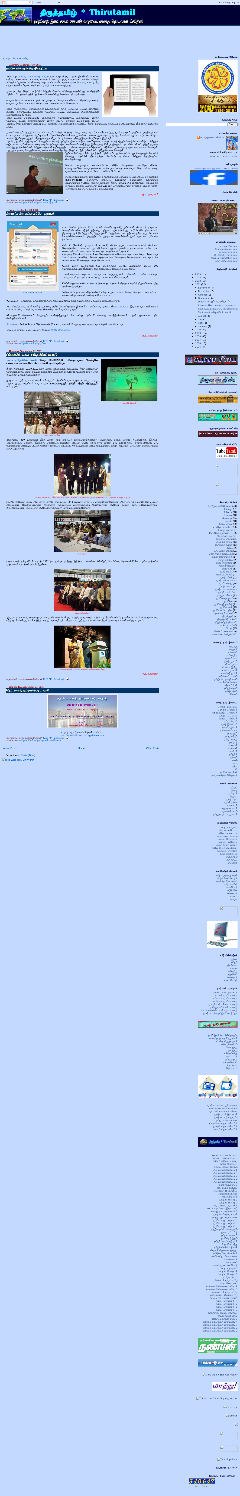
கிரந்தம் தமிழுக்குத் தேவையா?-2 (220, 1327)
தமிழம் (234, 962)
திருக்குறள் (228, 616)
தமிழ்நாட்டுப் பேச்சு (228, 715)
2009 (198, 333)
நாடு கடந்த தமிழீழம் (227, 1187)
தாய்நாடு (233, 742)
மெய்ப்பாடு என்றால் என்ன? (224, 1297)
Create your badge (230, 168)
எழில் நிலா (233, 890)
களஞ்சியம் (232, 859)
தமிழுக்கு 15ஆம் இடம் (226, 1190)
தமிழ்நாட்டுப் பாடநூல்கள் (225, 814)
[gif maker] (211, 364)
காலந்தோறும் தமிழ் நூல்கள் (223, 1038)
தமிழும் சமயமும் (229, 1235)
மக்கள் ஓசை (231, 664)
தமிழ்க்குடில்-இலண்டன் (226, 1114)
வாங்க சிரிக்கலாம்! (228, 839)
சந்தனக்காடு (231, 1259)
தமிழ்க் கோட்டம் (226, 592)
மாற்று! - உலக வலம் (228, 706)
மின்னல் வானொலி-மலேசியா (223, 1108)
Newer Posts (9, 748)
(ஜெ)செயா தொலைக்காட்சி (223, 1123)
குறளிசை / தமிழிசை (227, 850)
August (202, 315)
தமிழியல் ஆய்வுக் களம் (226, 679)
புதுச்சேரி (233, 974)
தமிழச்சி (233, 754)
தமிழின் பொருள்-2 (228, 1271)
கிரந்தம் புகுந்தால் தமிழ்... (225, 1318)
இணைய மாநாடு (224, 538)
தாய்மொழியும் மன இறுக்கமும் (222, 1208)
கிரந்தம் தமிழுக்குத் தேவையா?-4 (220, 1321)
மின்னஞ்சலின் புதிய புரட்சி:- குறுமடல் (30, 213)
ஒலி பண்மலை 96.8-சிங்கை (223, 1111)
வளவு (235, 763)
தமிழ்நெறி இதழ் (229, 1238)
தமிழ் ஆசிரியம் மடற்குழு (225, 1160)
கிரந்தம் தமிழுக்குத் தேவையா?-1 (220, 1330)
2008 (198, 336)
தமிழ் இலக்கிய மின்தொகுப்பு (223, 1035)
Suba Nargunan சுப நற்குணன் (207, 168)
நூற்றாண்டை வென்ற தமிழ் (224, 1294)
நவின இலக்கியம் (229, 1163)
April (201, 322)
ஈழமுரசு (234, 968)
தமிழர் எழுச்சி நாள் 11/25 (225, 1217)
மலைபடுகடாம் (230, 1062)
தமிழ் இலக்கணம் (229, 1283)
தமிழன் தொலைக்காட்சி (225, 1126)
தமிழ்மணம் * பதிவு (222, 610)
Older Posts (152, 748)
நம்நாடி (234, 787)
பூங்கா (234, 959)
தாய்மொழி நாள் (230, 1196)
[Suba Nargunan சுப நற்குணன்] (214, 183)
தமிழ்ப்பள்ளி (226, 607)
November (204, 291)
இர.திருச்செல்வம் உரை (226, 249)
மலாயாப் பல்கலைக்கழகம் (225, 1158)
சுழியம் (230, 547)
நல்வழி (234, 790)
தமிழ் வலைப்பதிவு (228, 730)
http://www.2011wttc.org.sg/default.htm (82, 735)
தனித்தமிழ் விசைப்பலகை (225, 1256)
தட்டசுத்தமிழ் (231, 721)
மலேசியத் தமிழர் (229, 673)
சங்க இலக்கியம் (229, 1044)
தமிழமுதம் (232, 733)
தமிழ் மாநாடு (225, 583)
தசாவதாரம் (232, 1262)
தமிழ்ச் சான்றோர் (229, 772)
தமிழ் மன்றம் (231, 736)
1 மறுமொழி (59, 200)
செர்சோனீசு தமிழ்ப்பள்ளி (221, 553)
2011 (198, 284)
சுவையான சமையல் (228, 836)
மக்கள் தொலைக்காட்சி (226, 1129)
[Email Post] (67, 200)
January (203, 326)
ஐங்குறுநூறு (231, 1059)
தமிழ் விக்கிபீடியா (229, 853)
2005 (198, 346)
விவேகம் (233, 694)
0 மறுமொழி (59, 679)
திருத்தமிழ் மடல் (225, 619)
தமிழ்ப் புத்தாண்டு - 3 (227, 1303)
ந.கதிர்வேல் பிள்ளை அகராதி (223, 1004)
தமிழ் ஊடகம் (40, 202)
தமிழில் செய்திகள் (228, 718)
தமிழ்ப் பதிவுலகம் (225, 598)
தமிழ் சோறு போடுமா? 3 (225, 1220)
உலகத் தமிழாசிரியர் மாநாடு (35, 76)
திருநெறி (233, 646)
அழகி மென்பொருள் (227, 878)
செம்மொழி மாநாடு (223, 550)
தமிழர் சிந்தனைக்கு (222, 556)
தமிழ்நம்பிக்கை (224, 595)
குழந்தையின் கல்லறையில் (224, 1229)
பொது (229, 628)
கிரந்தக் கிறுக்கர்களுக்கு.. (224, 1250)
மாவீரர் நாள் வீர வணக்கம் (224, 1211)
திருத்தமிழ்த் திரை (224, 622)
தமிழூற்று (233, 971)
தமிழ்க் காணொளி (224, 589)
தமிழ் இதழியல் (226, 565)
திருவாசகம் (232, 1068)
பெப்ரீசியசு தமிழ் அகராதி (225, 998)
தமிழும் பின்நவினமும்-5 (225, 1169)
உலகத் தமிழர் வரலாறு (227, 844)
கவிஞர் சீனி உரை (229, 246)
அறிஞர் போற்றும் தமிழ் (226, 1280)
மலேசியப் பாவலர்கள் (223, 631)
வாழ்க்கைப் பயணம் (228, 676)
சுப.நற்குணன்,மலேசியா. (212, 137)
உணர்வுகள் (232, 893)
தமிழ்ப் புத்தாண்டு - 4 (227, 1300)
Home (81, 748)
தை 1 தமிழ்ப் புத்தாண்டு (225, 1205)
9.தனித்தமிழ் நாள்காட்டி (221, 532)
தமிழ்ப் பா (229, 601)
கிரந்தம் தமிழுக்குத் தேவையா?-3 (220, 1324)
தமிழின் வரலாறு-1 (228, 1202)
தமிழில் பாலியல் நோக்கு (226, 1166)
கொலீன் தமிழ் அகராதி (226, 995)
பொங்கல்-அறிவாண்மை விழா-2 (222, 1286)
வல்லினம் (233, 652)
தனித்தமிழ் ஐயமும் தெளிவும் (223, 1312)
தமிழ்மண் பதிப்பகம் (228, 830)
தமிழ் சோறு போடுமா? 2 (225, 1223)
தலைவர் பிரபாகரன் (224, 613)
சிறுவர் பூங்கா (230, 802)
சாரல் (235, 760)
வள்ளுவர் (233, 745)
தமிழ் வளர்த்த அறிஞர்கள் (225, 775)
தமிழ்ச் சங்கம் (230, 1277)
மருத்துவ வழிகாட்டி (228, 841)
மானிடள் (233, 751)
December (204, 287)
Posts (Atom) (28, 755)
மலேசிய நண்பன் (229, 670)
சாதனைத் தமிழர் (223, 544)
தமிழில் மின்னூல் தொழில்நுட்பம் (26, 68)
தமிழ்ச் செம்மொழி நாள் (226, 1241)
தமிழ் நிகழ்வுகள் (41, 740)
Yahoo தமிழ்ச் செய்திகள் (224, 712)
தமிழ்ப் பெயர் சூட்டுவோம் (225, 847)
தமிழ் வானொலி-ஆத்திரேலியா (222, 1105)
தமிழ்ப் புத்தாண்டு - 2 (227, 1306)
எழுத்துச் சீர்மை (224, 541)
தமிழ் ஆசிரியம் (26, 202)
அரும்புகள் (232, 793)
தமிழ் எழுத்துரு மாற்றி (227, 875)
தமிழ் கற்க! (232, 799)
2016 (198, 274)
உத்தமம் (234, 896)
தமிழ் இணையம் (27, 343)
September (204, 298)
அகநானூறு (232, 1047)
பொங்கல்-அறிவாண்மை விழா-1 (222, 1289)
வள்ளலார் (233, 748)
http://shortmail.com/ (32, 293)
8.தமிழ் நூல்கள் (226, 530)
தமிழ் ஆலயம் (231, 661)
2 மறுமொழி (59, 738)
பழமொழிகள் (231, 805)
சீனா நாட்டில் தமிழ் (228, 1184)
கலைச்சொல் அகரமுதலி (225, 992)
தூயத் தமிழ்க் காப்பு (228, 1315)
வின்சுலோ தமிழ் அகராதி (225, 1001)
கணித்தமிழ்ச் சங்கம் (227, 881)
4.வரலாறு (227, 518)
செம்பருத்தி (232, 655)
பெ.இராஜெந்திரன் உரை (226, 254)
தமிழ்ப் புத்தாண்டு (223, 604)
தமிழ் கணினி (231, 884)
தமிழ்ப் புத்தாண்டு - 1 (227, 1309)
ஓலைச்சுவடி (231, 658)
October (203, 294)
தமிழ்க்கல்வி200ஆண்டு (16, 58)
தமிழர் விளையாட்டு (228, 833)
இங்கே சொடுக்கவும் (61, 329)
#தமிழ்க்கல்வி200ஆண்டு (221, 506)
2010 (198, 329)
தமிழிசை (233, 862)
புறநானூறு (232, 1050)
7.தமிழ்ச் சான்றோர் (222, 527)
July (200, 319)
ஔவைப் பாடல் (230, 811)
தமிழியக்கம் (231, 691)
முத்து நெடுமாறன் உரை (226, 260)
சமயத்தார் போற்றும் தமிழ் (225, 1292)
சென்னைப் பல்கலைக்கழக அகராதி (220, 1010)
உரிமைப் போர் (231, 685)
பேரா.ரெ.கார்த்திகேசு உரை (224, 257)
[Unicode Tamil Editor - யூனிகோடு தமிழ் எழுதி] (229, 914)
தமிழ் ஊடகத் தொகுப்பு (226, 1117)
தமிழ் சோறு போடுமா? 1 (225, 1226)
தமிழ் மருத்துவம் (229, 827)
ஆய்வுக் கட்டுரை (225, 535)
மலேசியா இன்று (229, 667)
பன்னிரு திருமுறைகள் (226, 1041)
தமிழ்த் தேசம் (231, 688)
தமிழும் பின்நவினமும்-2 (225, 1178)
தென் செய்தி (231, 980)
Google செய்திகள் (228, 709)
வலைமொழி (232, 887)
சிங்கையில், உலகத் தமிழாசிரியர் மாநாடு (31, 354)
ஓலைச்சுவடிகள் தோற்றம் (225, 1155)
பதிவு (235, 766)
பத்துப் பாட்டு (231, 1056)
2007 (198, 339)
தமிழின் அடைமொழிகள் (225, 1253)
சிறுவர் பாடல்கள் (229, 808)
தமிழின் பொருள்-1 (228, 1274)
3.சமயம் (228, 515)
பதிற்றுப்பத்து (231, 1053)
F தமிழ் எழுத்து (230, 1244)
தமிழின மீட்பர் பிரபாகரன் (225, 1214)
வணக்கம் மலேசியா (228, 682)
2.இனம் (228, 512)
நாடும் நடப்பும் (227, 625)
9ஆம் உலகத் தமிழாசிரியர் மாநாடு (27, 690)
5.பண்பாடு (227, 521)
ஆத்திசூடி (232, 796)
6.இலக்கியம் (225, 524)
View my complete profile (224, 156)
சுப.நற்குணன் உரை (228, 252)
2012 (198, 280)
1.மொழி (228, 509)
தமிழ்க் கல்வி (55, 740)
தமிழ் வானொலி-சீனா (227, 1120)
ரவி (236, 769)
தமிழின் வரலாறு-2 (228, 1199)
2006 (198, 343)
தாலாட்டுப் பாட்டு (229, 1232)
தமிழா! (234, 899)
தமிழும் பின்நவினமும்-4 (225, 1172)
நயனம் (234, 757)
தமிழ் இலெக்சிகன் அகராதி (223, 1007)
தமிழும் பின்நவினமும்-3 (225, 1175)
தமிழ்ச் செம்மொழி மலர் (226, 1247)
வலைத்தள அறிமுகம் (223, 634)
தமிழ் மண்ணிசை (225, 580)
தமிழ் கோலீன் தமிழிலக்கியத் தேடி (220, 1013)
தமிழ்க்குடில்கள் (230, 727)
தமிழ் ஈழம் (227, 568)
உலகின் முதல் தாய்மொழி (225, 1265)
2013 (198, 277)
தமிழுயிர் (233, 649)
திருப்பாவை (232, 1065)
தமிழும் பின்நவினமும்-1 (225, 1181)
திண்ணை (232, 965)
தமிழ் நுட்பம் (52, 202)
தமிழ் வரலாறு (231, 739)
